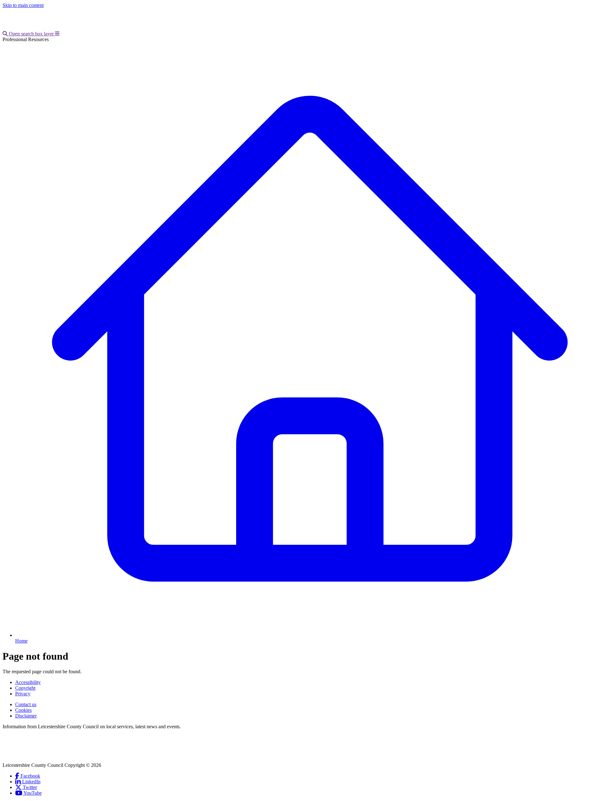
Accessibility (28, 682)
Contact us (25, 704)
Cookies (23, 710)
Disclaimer (26, 715)
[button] (29, 33)
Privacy (22, 693)
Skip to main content (23, 5)
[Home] (44, 28)
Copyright (25, 688)
